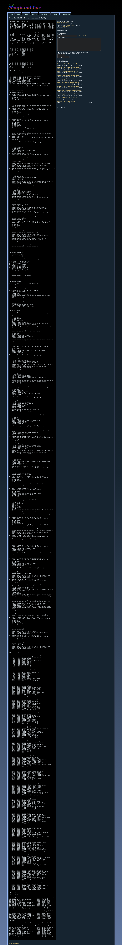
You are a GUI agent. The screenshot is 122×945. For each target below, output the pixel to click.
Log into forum (83, 35)
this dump (63, 22)
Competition (45, 14)
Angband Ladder (70, 25)
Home (11, 14)
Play (18, 14)
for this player (64, 26)
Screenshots (65, 14)
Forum (34, 14)
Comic (55, 14)
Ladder (26, 14)
